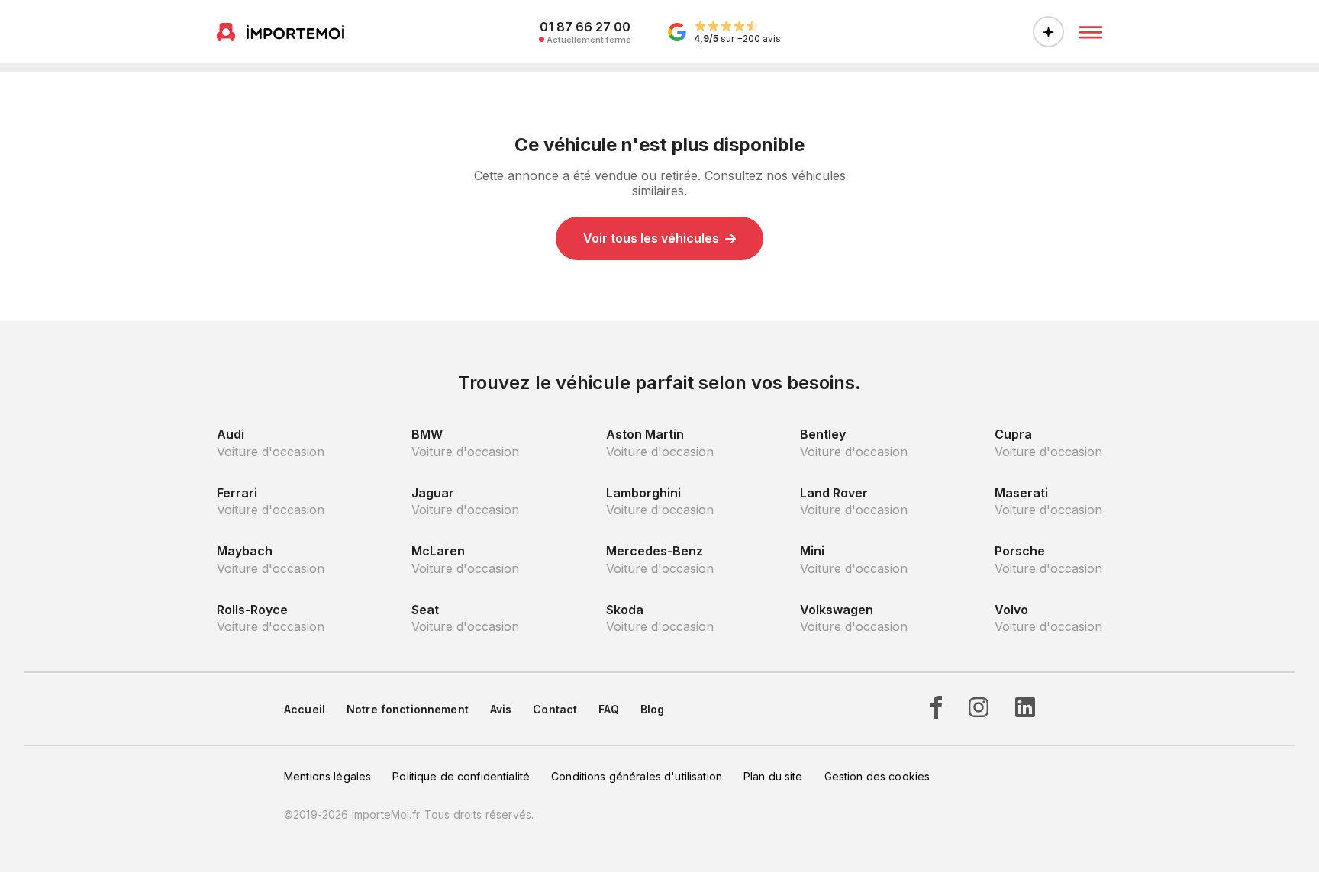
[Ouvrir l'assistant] (1048, 31)
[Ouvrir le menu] (1090, 32)
